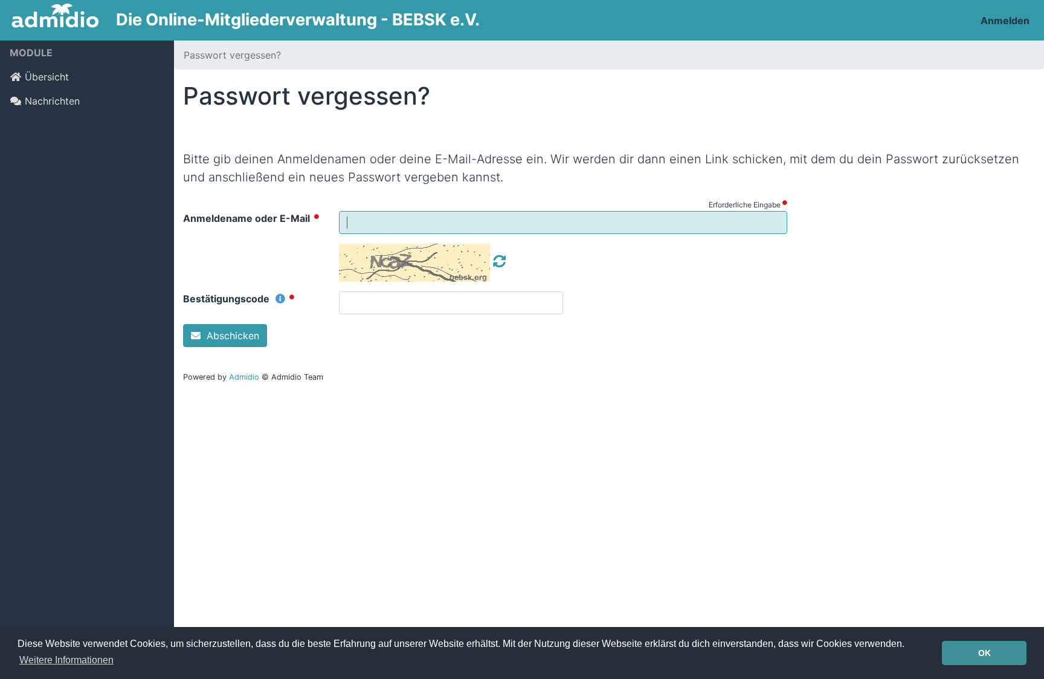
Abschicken (231, 336)
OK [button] (984, 653)
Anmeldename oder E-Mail (247, 218)
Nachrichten (52, 101)
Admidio (244, 377)
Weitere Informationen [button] (66, 660)
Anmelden (1005, 21)
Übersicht (47, 77)
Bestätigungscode (227, 299)
